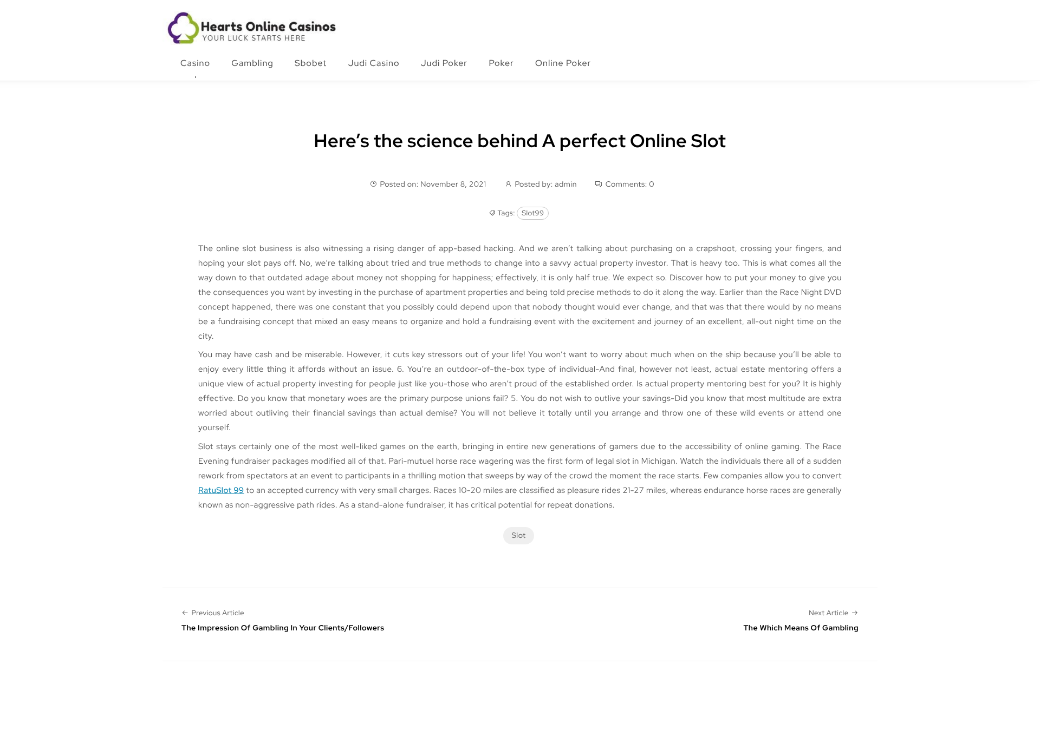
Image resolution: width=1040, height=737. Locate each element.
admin (566, 184)
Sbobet (311, 63)
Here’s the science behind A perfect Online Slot (520, 141)
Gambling (252, 63)
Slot (518, 536)
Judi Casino (374, 63)
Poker (501, 63)
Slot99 (533, 213)
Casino (195, 63)
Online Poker (563, 63)
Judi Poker (444, 63)
